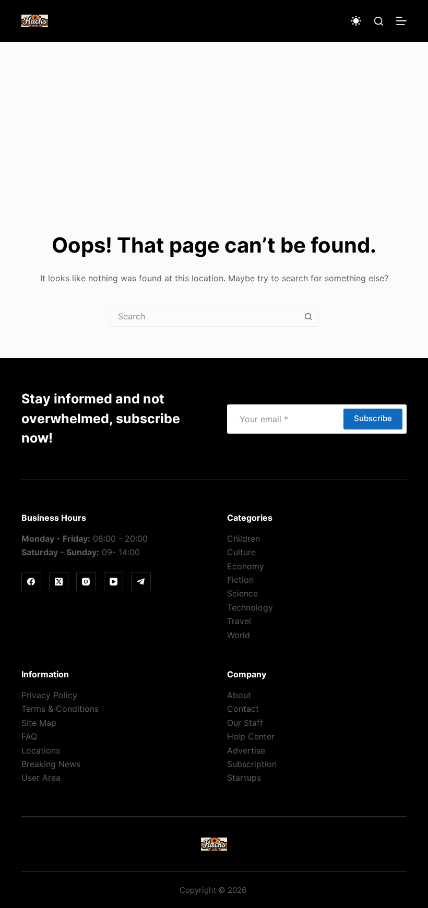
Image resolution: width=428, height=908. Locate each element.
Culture (241, 552)
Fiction (240, 580)
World (238, 635)
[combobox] (204, 316)
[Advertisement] (214, 120)
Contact (243, 708)
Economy (245, 566)
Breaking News (50, 764)
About (239, 695)
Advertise (246, 750)
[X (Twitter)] (59, 582)
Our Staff (245, 723)
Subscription (252, 764)
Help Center (251, 736)
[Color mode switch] (356, 21)
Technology (250, 607)
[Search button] (308, 316)
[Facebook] (31, 582)
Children (243, 538)
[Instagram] (86, 582)
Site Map (38, 723)
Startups (244, 777)
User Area (41, 777)
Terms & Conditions (60, 708)
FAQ (29, 736)
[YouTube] (114, 582)
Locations (40, 750)
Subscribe (373, 418)
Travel (239, 621)
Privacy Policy (49, 695)
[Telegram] (141, 582)
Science (242, 593)
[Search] (378, 21)
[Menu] (401, 21)
